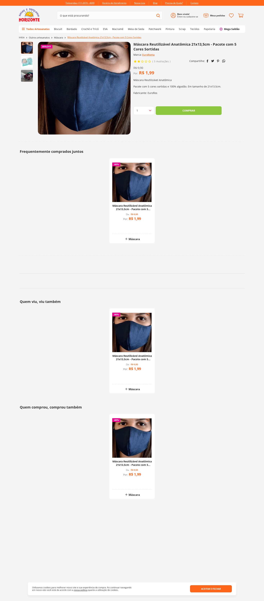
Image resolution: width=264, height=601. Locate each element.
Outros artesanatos (39, 37)
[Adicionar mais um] (122, 225)
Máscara (58, 37)
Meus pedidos (217, 15)
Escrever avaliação (192, 481)
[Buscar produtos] (158, 15)
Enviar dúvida (132, 552)
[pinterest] (218, 61)
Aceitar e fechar (211, 588)
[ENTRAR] (186, 15)
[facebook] (207, 61)
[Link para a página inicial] (22, 37)
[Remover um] (122, 228)
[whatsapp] (223, 60)
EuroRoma (148, 54)
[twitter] (212, 61)
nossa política (80, 589)
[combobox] (110, 15)
